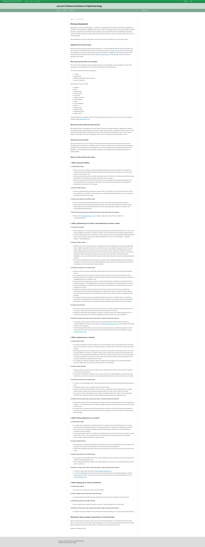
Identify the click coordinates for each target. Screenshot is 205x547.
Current (58, 10)
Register (186, 1)
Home (26, 1)
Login (190, 1)
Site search (37, 1)
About (31, 1)
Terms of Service (115, 50)
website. (129, 301)
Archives (65, 10)
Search (146, 10)
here (122, 504)
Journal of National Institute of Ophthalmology (79, 6)
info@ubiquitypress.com (83, 119)
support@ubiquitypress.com (109, 324)
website (111, 178)
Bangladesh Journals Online (12, 1)
